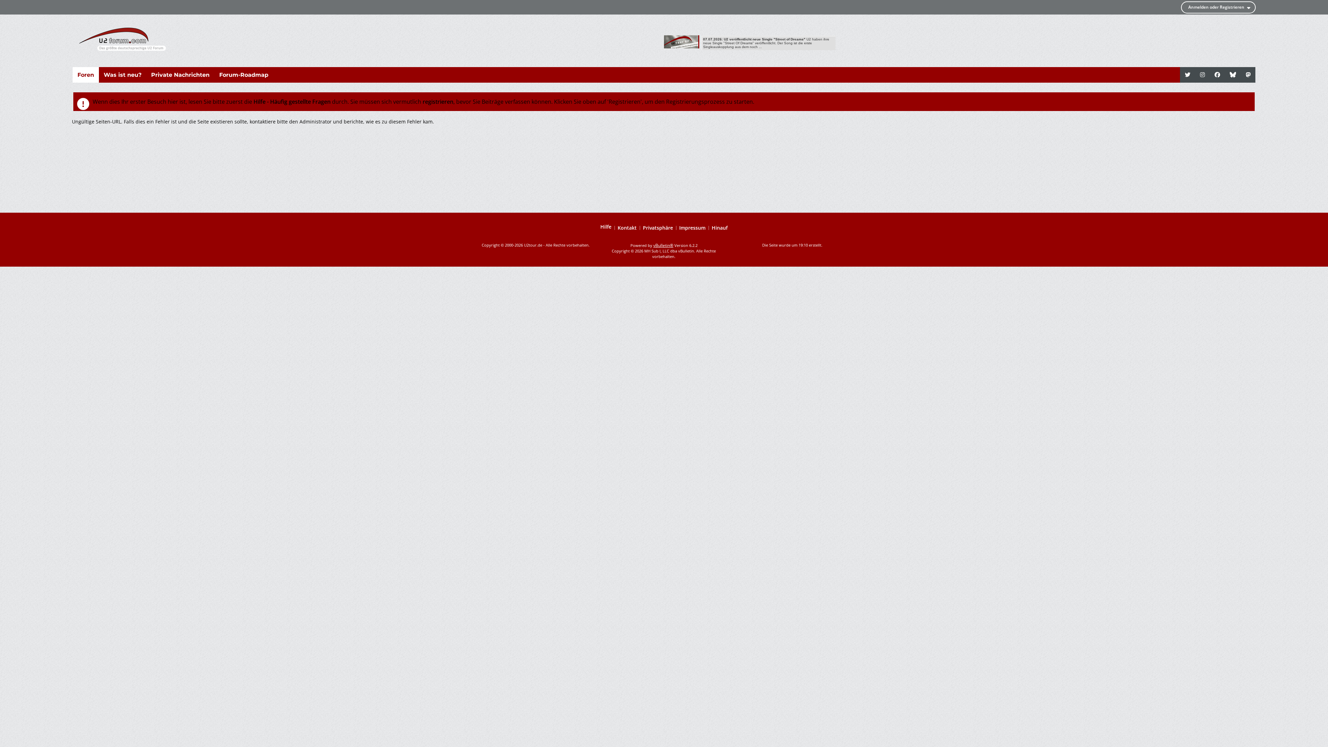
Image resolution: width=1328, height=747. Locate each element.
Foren (85, 75)
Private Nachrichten (180, 75)
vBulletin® (663, 245)
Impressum (692, 228)
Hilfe (605, 227)
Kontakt (627, 228)
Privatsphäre (658, 228)
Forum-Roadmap (243, 75)
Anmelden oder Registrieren (1216, 7)
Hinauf (720, 228)
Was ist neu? (122, 75)
